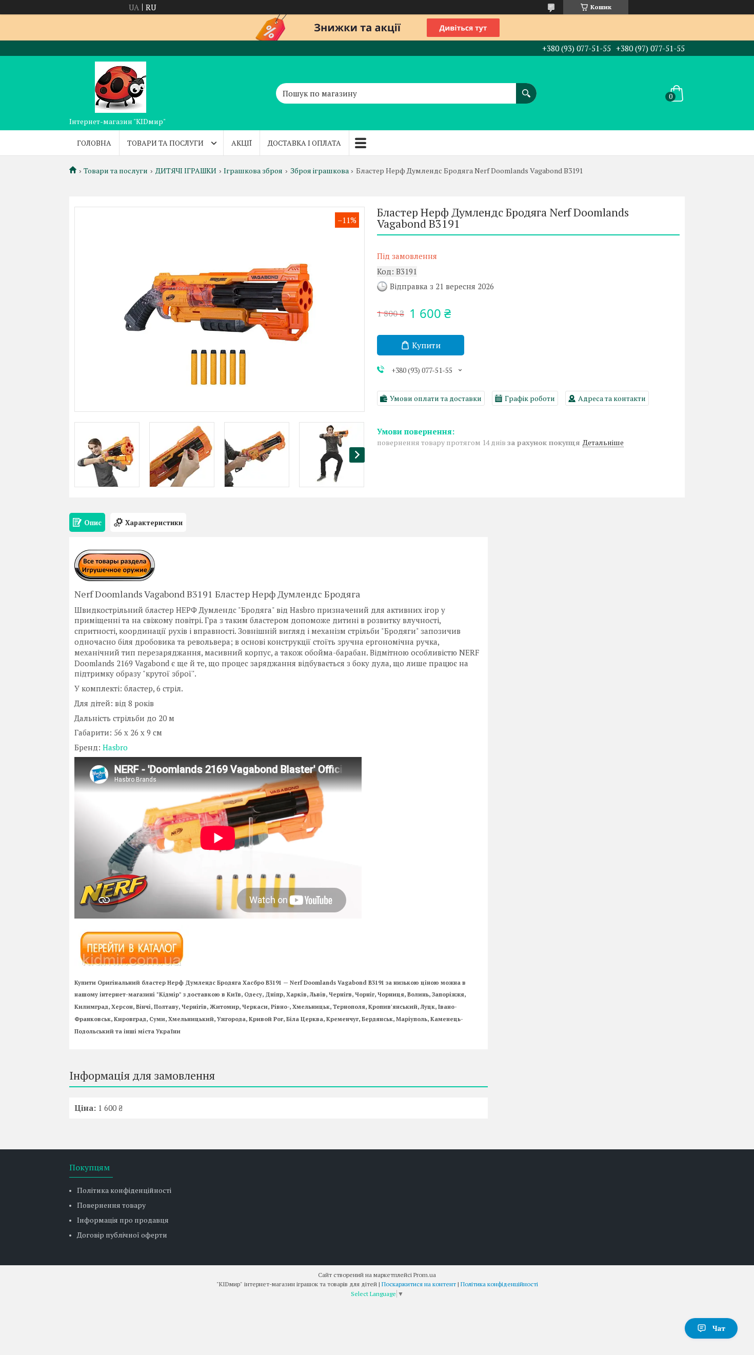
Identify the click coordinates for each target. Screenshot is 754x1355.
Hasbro (115, 747)
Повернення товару (111, 1205)
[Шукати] (526, 88)
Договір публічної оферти (122, 1235)
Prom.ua (424, 1275)
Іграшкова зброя (253, 170)
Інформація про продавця (123, 1220)
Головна (94, 143)
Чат (718, 1328)
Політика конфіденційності (124, 1190)
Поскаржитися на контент (419, 1284)
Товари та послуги (165, 143)
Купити (426, 345)
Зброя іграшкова (319, 170)
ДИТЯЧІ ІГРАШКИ (185, 170)
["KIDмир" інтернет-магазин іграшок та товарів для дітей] (120, 84)
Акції (241, 143)
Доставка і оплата (304, 143)
